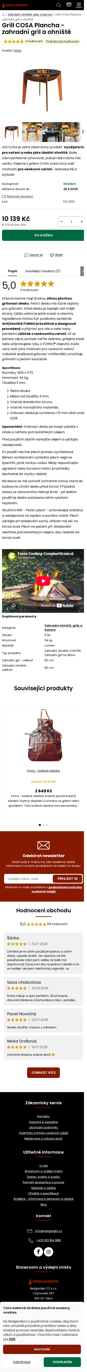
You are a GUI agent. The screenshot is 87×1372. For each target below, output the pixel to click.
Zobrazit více (43, 1072)
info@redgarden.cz (48, 1231)
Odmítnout (22, 1362)
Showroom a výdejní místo (44, 1171)
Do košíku (43, 235)
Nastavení (42, 1349)
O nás (43, 1166)
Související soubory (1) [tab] (42, 271)
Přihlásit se (67, 878)
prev (4, 733)
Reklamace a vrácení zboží (43, 1139)
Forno (17, 51)
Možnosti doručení (20, 196)
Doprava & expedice (43, 1122)
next (83, 733)
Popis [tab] (12, 271)
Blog (44, 1205)
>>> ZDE (9, 1339)
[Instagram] (48, 1252)
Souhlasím (62, 1362)
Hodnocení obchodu (43, 910)
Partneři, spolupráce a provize (43, 1182)
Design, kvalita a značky (43, 1177)
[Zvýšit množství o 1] (82, 222)
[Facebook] (38, 1252)
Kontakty (43, 1116)
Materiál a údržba (43, 1188)
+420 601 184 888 (48, 1240)
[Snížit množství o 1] (61, 222)
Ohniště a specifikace (43, 1193)
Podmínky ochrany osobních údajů (43, 1133)
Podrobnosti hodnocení (62, 41)
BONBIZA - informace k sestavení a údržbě (43, 1199)
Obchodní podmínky (43, 1128)
